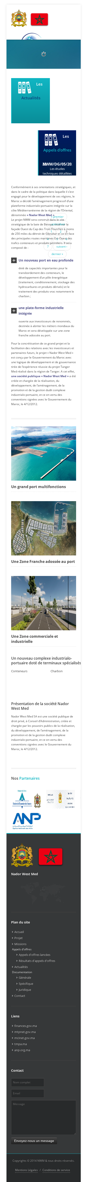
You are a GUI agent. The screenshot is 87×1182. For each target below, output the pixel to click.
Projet (18, 938)
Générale (25, 977)
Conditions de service (56, 1170)
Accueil (19, 932)
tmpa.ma (20, 1044)
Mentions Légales (26, 1170)
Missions (20, 944)
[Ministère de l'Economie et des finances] (26, 799)
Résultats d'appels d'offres (37, 961)
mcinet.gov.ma (24, 1038)
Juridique (25, 990)
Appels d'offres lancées (34, 955)
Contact (19, 996)
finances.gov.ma (25, 1026)
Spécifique (26, 984)
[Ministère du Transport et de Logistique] (60, 799)
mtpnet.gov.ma (25, 1032)
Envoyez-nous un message (34, 1141)
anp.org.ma (22, 1050)
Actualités (21, 967)
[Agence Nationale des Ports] (26, 820)
